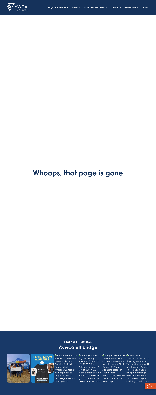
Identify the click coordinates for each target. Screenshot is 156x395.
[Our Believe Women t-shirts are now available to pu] (42, 368)
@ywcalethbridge (78, 347)
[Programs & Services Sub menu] (68, 7)
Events (75, 7)
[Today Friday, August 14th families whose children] (113, 368)
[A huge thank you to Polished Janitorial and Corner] (66, 368)
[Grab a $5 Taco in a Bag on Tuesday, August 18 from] (90, 368)
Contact (145, 7)
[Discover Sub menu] (120, 7)
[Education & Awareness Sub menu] (106, 7)
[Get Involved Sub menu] (138, 7)
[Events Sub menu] (79, 7)
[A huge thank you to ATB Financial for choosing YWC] (18, 368)
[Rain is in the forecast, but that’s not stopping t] (137, 368)
